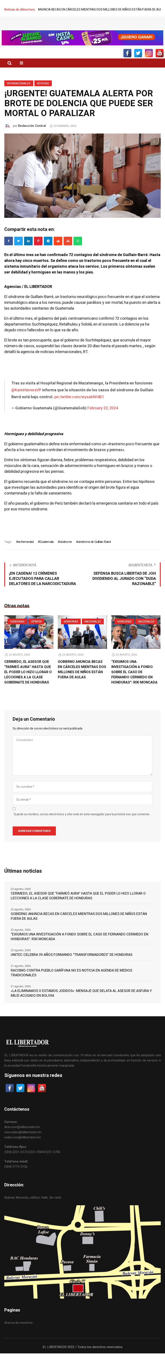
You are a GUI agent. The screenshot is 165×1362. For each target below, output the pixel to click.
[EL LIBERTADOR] (82, 29)
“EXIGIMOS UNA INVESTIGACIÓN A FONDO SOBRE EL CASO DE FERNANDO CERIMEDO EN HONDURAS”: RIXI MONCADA (134, 681)
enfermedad (26, 550)
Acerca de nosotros (18, 1331)
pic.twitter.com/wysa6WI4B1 (79, 405)
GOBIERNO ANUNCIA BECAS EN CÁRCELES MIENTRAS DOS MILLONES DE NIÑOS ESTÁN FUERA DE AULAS (82, 678)
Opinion (36, 630)
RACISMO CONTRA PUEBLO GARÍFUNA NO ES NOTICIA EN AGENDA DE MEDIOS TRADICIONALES (71, 981)
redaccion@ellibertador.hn (22, 1146)
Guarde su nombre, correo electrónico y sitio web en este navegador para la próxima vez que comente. (82, 823)
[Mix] (68, 249)
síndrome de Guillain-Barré (94, 550)
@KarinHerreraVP (26, 399)
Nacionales (93, 630)
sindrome (66, 550)
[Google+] (48, 249)
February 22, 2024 (102, 417)
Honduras (17, 630)
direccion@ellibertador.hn (22, 1135)
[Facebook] (8, 249)
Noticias (43, 92)
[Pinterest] (38, 249)
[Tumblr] (77, 249)
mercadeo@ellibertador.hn (22, 1140)
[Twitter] (18, 249)
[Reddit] (58, 249)
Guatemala (46, 550)
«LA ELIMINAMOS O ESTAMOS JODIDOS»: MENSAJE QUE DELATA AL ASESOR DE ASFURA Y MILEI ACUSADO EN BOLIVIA (81, 1002)
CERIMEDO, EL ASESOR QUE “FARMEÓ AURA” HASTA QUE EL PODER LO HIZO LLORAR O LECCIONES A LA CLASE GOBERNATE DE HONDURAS (28, 681)
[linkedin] (28, 249)
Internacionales (19, 92)
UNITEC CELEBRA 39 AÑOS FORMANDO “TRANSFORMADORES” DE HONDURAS (71, 963)
